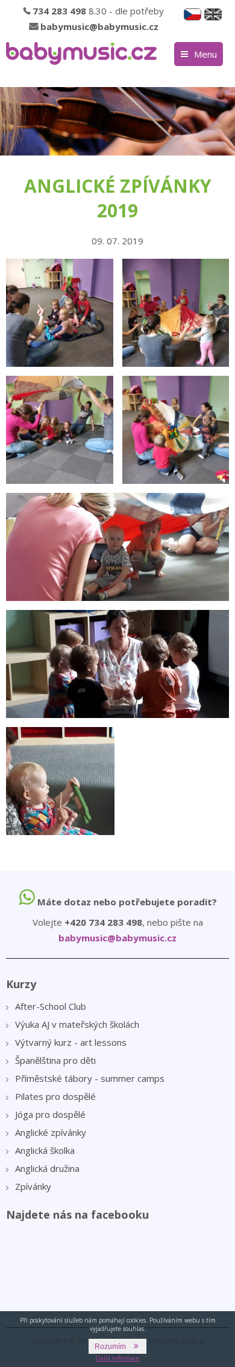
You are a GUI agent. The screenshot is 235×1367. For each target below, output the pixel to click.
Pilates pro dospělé (55, 1096)
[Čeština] (192, 14)
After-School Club (50, 1006)
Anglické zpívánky (50, 1132)
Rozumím (110, 1346)
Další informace (117, 1358)
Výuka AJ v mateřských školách (77, 1024)
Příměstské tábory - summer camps (89, 1078)
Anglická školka (45, 1150)
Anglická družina (47, 1168)
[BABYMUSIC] (81, 53)
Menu (205, 54)
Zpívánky (33, 1186)
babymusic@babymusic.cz (99, 26)
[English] (213, 14)
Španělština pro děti (55, 1060)
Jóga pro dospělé (50, 1114)
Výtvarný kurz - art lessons (71, 1042)
